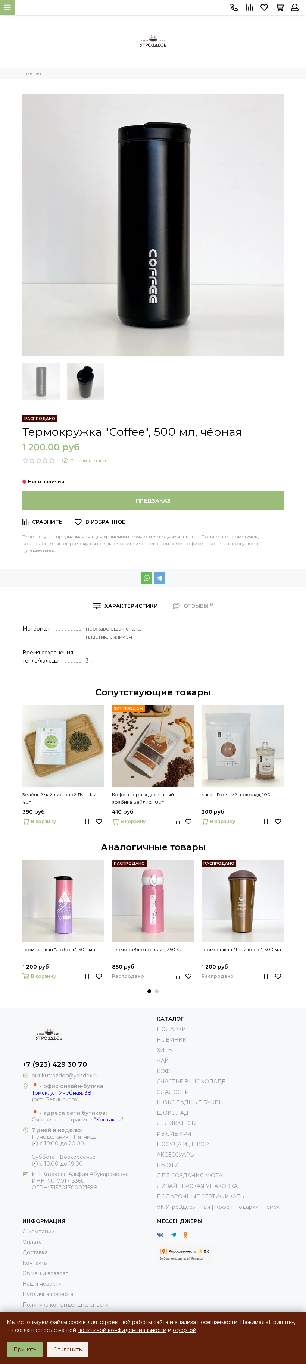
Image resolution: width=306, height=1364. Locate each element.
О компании (38, 1231)
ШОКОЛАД (172, 1113)
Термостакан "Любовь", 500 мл (58, 949)
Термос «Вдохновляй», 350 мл (147, 949)
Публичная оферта (48, 1294)
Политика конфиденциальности (65, 1304)
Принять (24, 1349)
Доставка (35, 1252)
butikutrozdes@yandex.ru (65, 1075)
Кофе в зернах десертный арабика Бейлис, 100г (143, 798)
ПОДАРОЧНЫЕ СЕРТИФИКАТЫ (201, 1196)
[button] (149, 991)
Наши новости (42, 1283)
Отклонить (67, 1349)
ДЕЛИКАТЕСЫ (177, 1123)
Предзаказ (153, 500)
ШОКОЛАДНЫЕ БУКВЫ (190, 1102)
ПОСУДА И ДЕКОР (183, 1144)
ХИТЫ (165, 1050)
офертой (184, 1330)
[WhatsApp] (146, 578)
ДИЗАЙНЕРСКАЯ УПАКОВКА (197, 1186)
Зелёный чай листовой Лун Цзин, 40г (61, 798)
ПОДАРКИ (171, 1029)
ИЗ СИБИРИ (174, 1133)
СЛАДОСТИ (173, 1092)
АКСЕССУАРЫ (176, 1154)
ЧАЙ (163, 1060)
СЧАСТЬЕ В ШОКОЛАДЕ (191, 1081)
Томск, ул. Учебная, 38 (61, 1092)
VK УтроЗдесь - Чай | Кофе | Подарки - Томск (218, 1207)
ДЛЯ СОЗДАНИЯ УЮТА (189, 1175)
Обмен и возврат (45, 1273)
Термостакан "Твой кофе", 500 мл (241, 949)
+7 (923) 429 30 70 (54, 1064)
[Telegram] (159, 578)
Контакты (108, 1119)
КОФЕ (165, 1071)
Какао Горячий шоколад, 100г (237, 794)
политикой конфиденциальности (122, 1330)
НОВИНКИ (172, 1039)
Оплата (32, 1242)
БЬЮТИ (168, 1165)
